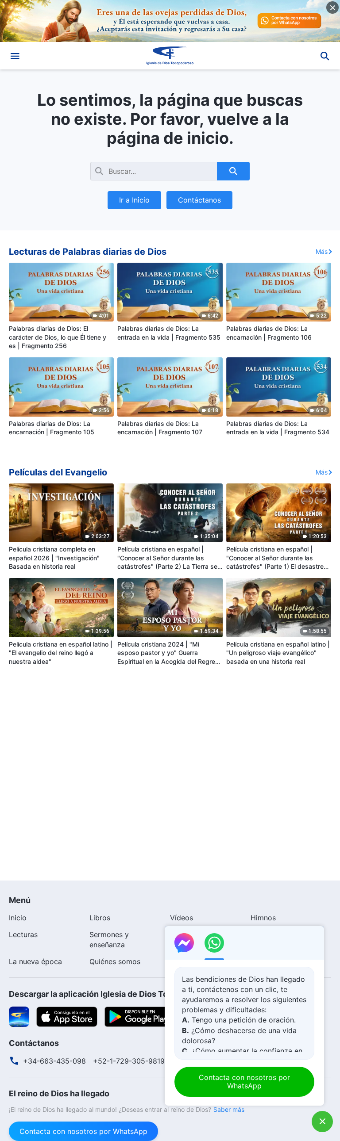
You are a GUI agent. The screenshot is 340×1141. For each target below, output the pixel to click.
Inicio (18, 917)
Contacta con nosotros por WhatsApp (83, 1131)
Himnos (263, 917)
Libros (99, 917)
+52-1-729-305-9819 (129, 1061)
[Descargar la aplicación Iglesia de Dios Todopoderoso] (19, 1015)
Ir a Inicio (134, 199)
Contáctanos (199, 199)
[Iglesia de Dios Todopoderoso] (170, 55)
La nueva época (35, 961)
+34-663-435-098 (54, 1061)
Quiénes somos (114, 961)
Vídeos (181, 917)
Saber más (228, 1109)
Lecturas (23, 934)
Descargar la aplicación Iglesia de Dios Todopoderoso (111, 994)
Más (322, 251)
